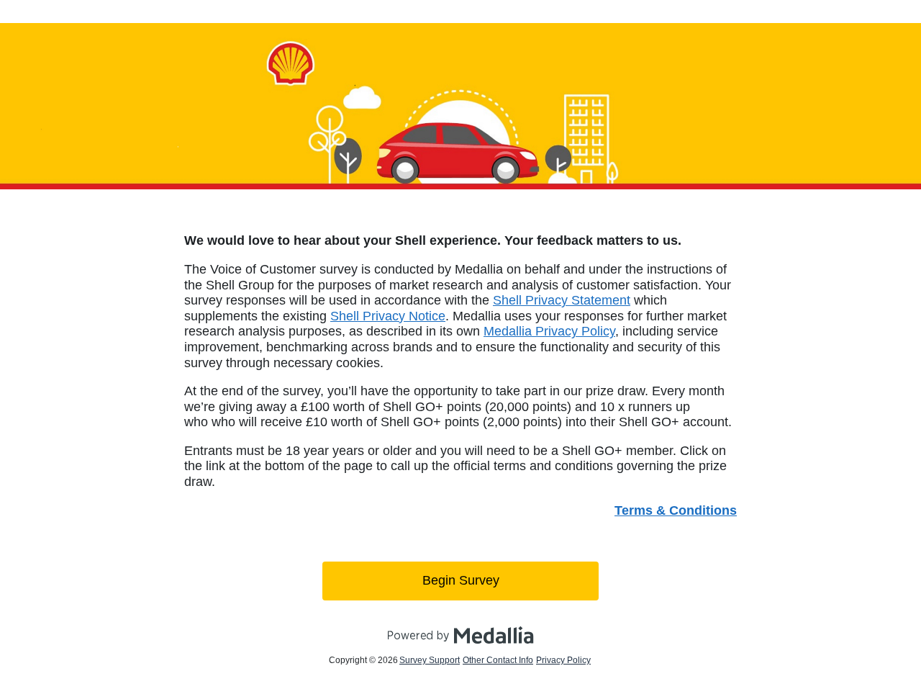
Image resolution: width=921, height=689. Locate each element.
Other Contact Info (498, 660)
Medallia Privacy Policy (549, 331)
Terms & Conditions (675, 510)
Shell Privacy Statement (561, 300)
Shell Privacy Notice (387, 316)
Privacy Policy (563, 660)
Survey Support (429, 660)
